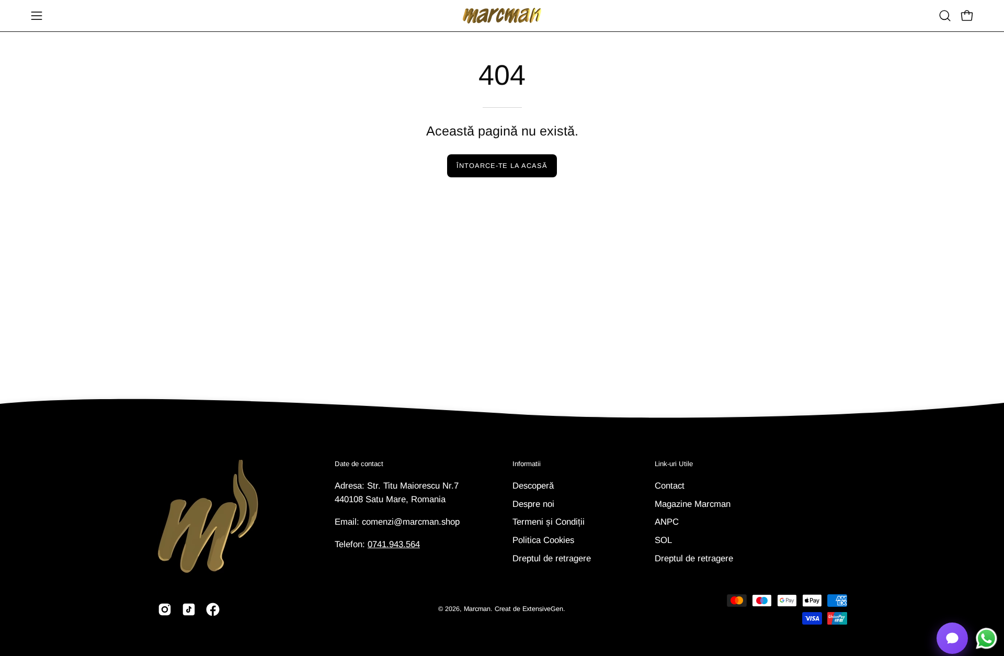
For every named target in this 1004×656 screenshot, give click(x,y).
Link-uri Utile (674, 464)
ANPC (667, 522)
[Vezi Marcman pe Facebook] (213, 609)
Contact (669, 486)
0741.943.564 (394, 544)
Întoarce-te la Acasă (502, 165)
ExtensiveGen (542, 609)
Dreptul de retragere (551, 558)
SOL (663, 540)
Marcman (477, 609)
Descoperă (533, 486)
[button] (945, 16)
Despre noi (533, 503)
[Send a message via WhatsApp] (986, 638)
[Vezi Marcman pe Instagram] (165, 609)
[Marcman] (502, 16)
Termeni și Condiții (548, 522)
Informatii (526, 464)
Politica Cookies (543, 540)
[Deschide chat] (952, 638)
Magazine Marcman (693, 503)
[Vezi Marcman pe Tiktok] (189, 609)
